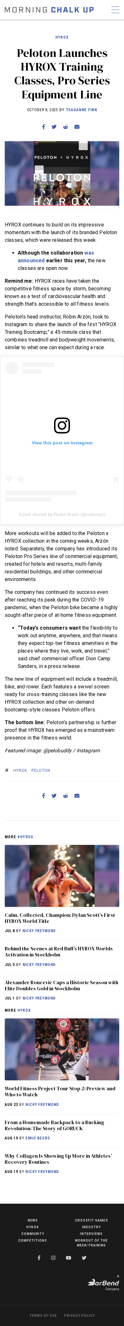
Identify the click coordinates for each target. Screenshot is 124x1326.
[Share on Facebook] (43, 127)
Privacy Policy (79, 1315)
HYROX (62, 37)
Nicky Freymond (39, 931)
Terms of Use (43, 1315)
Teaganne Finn (81, 110)
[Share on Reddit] (65, 127)
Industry (91, 1227)
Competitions (32, 1240)
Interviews (91, 1234)
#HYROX (25, 837)
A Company (112, 1283)
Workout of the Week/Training (91, 1243)
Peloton (40, 770)
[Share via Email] (77, 127)
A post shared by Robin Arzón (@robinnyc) (62, 514)
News (33, 1220)
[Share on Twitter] (54, 127)
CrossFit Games (91, 1220)
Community (32, 1234)
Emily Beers (37, 1138)
